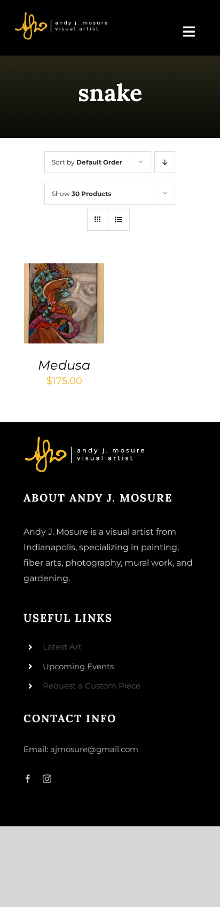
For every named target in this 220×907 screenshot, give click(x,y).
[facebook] (27, 779)
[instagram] (47, 779)
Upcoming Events (78, 666)
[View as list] (118, 219)
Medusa (64, 365)
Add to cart (62, 295)
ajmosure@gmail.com (94, 749)
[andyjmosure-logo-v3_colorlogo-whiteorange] (62, 15)
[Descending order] (164, 162)
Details (49, 316)
